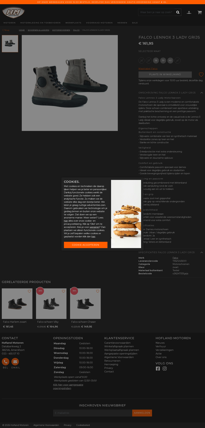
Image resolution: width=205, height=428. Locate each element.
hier (66, 220)
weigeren (94, 227)
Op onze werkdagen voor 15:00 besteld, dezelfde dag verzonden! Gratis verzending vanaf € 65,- (102, 2)
